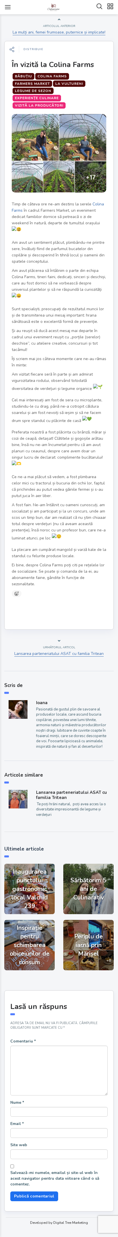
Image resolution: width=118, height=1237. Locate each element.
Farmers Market (32, 83)
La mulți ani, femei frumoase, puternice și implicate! (59, 32)
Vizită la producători (39, 105)
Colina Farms (52, 76)
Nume (17, 1102)
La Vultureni (69, 83)
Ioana (42, 703)
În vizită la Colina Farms (53, 65)
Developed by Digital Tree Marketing (59, 1222)
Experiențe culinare (37, 98)
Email (17, 1123)
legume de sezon (33, 91)
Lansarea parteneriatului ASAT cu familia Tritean (59, 653)
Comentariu (23, 1041)
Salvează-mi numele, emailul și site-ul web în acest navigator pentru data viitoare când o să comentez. (54, 1178)
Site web (18, 1145)
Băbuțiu (23, 76)
